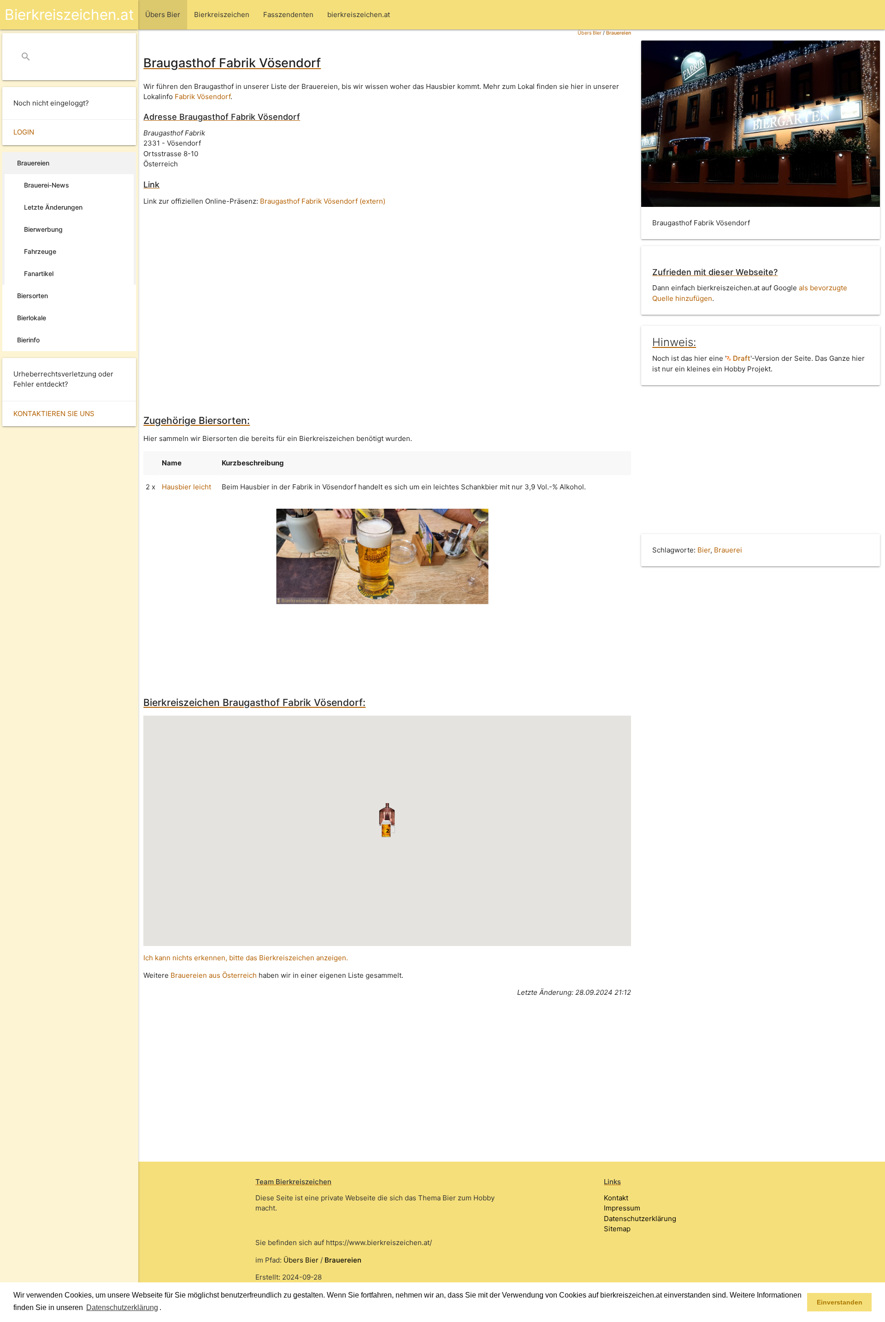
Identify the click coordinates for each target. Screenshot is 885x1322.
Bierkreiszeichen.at (69, 15)
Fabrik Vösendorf (202, 96)
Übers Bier (590, 33)
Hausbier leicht (186, 486)
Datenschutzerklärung (640, 1218)
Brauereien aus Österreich (214, 975)
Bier (703, 550)
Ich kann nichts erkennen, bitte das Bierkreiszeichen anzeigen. (245, 957)
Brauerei (728, 550)
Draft (740, 358)
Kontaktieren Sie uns (53, 413)
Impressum (622, 1208)
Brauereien (618, 33)
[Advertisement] (387, 288)
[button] (164, 1308)
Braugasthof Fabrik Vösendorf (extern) (322, 201)
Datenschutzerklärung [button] (122, 1307)
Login (23, 132)
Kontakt (616, 1197)
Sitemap (617, 1228)
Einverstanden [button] (839, 1302)
